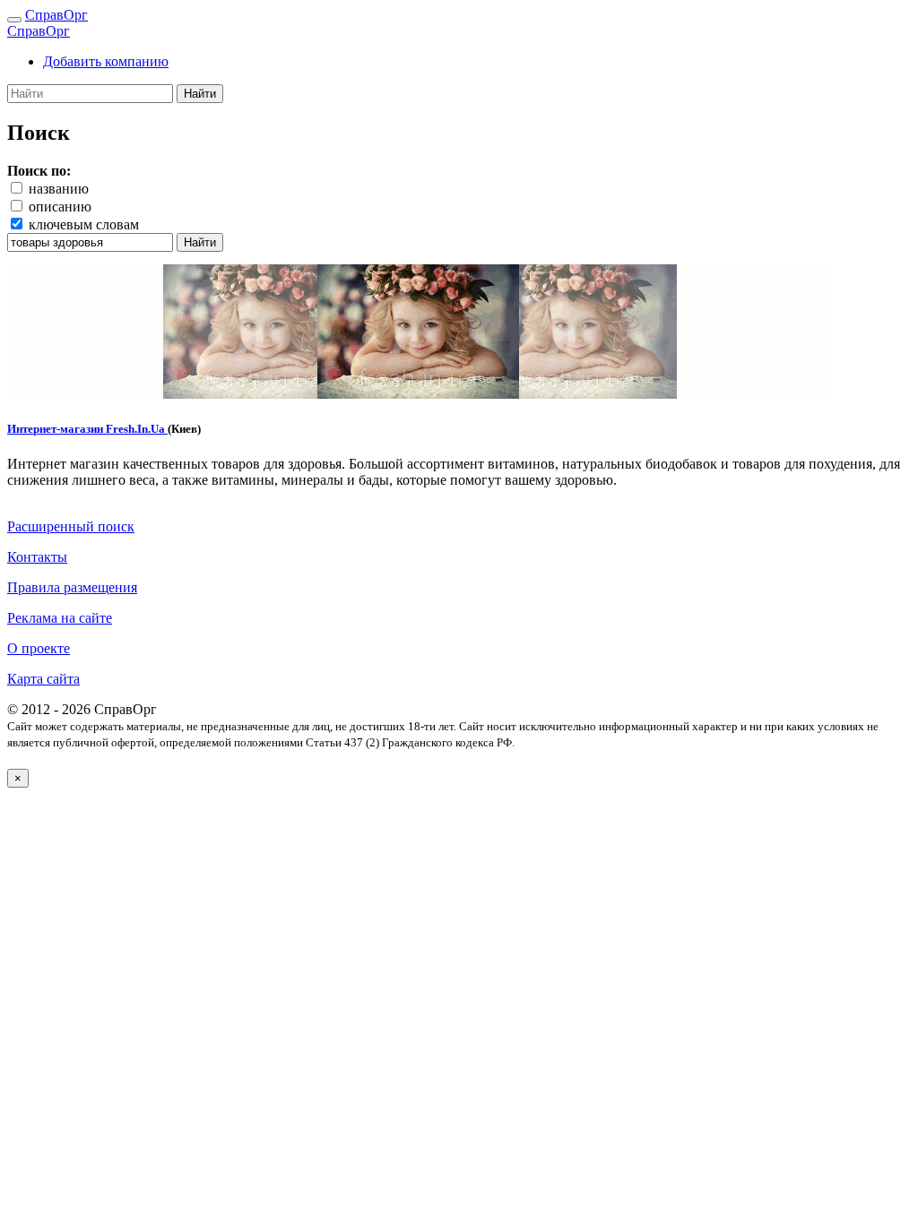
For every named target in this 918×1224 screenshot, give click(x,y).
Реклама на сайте (59, 617)
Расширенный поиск (70, 526)
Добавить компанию (106, 61)
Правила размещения (72, 587)
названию (59, 188)
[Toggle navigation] (14, 19)
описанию (60, 206)
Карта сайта (43, 678)
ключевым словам (84, 224)
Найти (200, 93)
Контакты (37, 557)
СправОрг (56, 14)
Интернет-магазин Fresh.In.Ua (87, 428)
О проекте (38, 648)
